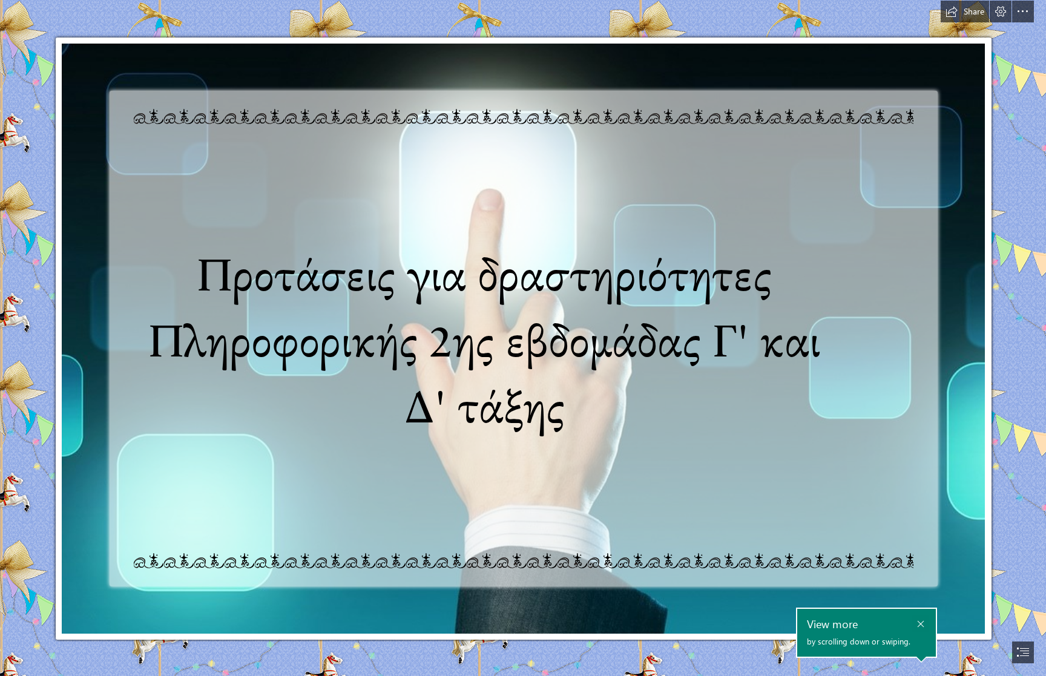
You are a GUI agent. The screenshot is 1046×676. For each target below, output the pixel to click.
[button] (965, 11)
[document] (523, 338)
